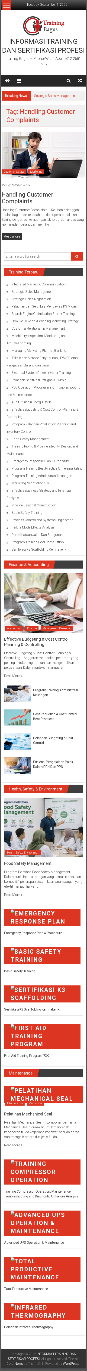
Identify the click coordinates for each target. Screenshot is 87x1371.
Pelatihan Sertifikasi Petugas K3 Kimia (39, 380)
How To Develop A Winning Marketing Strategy (45, 321)
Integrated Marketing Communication (39, 284)
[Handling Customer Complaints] (43, 155)
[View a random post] (80, 80)
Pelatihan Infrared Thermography (28, 1327)
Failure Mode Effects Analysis (33, 527)
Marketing (36, 171)
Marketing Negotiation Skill (31, 483)
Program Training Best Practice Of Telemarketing (47, 468)
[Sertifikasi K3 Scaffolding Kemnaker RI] (42, 994)
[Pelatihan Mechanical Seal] (43, 1094)
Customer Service (13, 171)
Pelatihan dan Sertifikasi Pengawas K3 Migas (44, 306)
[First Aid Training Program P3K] (42, 1036)
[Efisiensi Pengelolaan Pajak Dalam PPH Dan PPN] (17, 765)
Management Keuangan (56, 628)
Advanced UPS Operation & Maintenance (34, 1242)
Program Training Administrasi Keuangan (42, 476)
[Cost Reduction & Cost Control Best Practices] (17, 717)
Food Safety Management (30, 439)
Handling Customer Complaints (27, 198)
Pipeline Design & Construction (34, 505)
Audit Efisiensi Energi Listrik (31, 402)
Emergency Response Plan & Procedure (41, 461)
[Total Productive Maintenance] (42, 1269)
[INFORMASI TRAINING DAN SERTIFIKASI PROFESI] (7, 81)
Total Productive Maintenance (26, 1289)
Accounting (14, 628)
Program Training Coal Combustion (38, 542)
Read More (12, 676)
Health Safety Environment (23, 852)
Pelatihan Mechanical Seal (28, 1114)
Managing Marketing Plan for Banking (39, 350)
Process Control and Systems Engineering (42, 520)
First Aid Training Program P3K (26, 1055)
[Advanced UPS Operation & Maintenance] (42, 1223)
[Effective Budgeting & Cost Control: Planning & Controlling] (43, 603)
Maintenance (15, 1103)
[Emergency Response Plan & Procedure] (42, 917)
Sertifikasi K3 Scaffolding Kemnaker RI (39, 549)
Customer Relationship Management (38, 328)
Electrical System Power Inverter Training (41, 373)
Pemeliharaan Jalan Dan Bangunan (37, 535)
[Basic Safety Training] (42, 955)
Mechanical (35, 1103)
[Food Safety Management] (43, 827)
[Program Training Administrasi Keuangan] (17, 693)
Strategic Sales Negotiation (31, 299)
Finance (32, 628)
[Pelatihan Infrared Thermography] (42, 1311)
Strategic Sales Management (55, 96)
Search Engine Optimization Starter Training (43, 314)
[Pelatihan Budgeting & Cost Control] (17, 741)
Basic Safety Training (27, 512)
